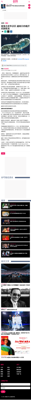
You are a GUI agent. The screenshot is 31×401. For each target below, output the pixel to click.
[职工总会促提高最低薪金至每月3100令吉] (5, 213)
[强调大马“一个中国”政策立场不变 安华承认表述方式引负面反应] (5, 245)
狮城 (2, 371)
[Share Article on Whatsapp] (5, 32)
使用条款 (19, 371)
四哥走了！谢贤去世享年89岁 (9, 309)
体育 (8, 369)
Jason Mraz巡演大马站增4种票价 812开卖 (12, 357)
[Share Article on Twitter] (8, 32)
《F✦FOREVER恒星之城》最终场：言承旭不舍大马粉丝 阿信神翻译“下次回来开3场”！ (15, 333)
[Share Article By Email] (2, 32)
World (3, 153)
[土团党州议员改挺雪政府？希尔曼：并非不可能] (5, 237)
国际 (6, 23)
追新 (8, 376)
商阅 (2, 374)
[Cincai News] (15, 2)
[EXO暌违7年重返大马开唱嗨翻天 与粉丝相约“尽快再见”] (15, 273)
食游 (8, 371)
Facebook (20, 59)
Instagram (26, 59)
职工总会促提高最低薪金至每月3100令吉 (18, 213)
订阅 (3, 391)
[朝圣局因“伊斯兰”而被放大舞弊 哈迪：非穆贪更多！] (5, 205)
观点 (8, 367)
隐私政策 (19, 369)
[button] (25, 65)
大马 (7, 4)
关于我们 (19, 367)
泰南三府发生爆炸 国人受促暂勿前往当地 (18, 221)
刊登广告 (19, 374)
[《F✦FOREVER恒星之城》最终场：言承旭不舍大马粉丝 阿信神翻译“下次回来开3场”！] (15, 321)
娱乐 (2, 376)
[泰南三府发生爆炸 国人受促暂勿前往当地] (5, 221)
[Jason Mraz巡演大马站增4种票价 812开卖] (15, 345)
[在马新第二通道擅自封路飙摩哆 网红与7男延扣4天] (5, 253)
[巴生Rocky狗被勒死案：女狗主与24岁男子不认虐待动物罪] (5, 229)
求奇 (8, 374)
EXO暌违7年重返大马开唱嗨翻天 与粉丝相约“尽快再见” (15, 285)
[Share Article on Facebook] (11, 32)
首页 (2, 23)
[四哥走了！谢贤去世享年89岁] (15, 297)
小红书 (4, 60)
